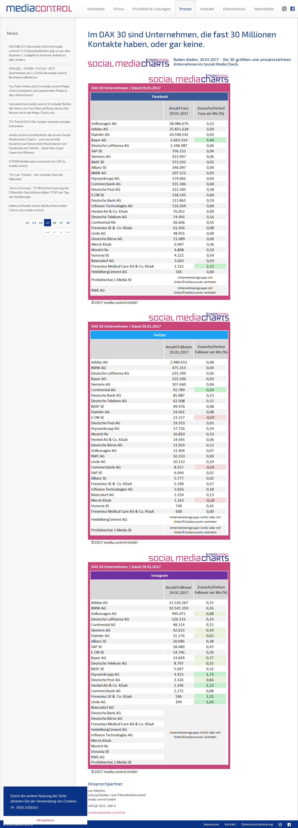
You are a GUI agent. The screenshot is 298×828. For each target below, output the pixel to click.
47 (61, 223)
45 (47, 223)
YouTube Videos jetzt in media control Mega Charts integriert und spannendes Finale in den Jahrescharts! (39, 90)
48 (68, 223)
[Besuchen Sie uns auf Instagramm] (283, 7)
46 (54, 223)
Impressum (211, 824)
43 (34, 223)
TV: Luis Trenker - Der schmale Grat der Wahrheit (36, 177)
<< (47, 232)
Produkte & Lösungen (151, 8)
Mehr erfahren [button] (27, 807)
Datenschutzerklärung (257, 824)
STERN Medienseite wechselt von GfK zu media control (37, 163)
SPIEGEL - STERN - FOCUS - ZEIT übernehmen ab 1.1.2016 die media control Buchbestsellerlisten (38, 73)
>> (68, 232)
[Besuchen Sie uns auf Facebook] (292, 7)
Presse (185, 8)
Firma (118, 8)
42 (27, 223)
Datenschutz (234, 8)
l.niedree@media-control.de (106, 812)
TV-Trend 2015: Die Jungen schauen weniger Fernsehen (40, 124)
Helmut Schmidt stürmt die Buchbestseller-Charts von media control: (38, 208)
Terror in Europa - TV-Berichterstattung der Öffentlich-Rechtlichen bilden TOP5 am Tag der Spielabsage (39, 192)
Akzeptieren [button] (45, 820)
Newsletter (264, 8)
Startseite (96, 8)
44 (41, 223)
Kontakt (207, 8)
